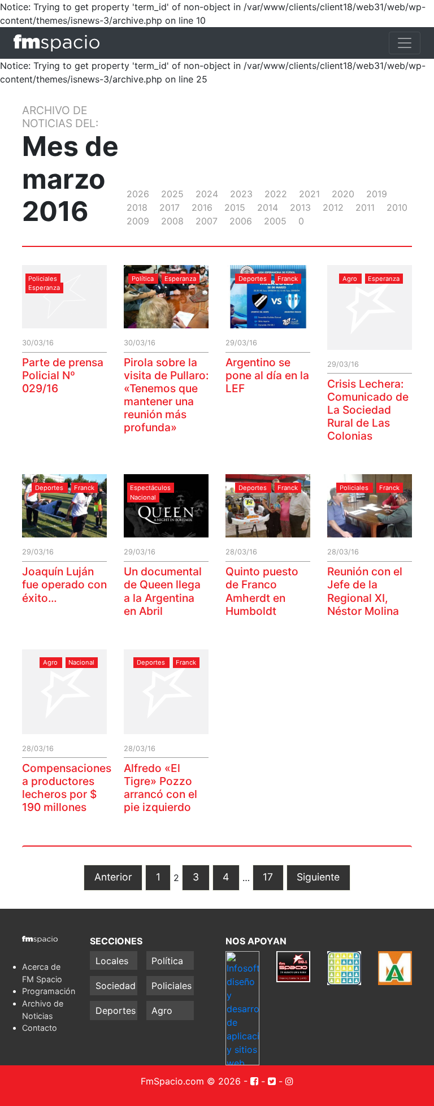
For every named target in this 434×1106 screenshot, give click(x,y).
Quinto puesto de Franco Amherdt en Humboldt (261, 591)
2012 (333, 207)
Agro (349, 279)
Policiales (42, 279)
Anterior (113, 877)
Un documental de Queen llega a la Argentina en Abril (163, 591)
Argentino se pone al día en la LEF (267, 375)
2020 (343, 193)
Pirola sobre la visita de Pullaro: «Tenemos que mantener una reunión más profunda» (166, 394)
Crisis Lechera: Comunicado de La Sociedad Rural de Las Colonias (368, 410)
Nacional (143, 497)
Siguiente (318, 877)
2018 (137, 207)
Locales (112, 960)
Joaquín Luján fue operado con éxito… (64, 584)
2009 (138, 221)
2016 (202, 207)
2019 (376, 193)
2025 (172, 193)
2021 (309, 193)
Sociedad (116, 985)
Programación (48, 991)
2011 (365, 207)
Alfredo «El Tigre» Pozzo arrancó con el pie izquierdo (160, 787)
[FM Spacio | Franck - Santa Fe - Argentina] (56, 43)
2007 (207, 221)
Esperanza (44, 288)
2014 (267, 207)
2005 (275, 221)
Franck (287, 279)
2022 (275, 193)
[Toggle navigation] (404, 43)
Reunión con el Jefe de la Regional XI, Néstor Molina (364, 591)
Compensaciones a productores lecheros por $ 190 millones (66, 787)
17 (268, 877)
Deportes (252, 279)
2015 (234, 207)
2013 (300, 207)
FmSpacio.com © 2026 (191, 1081)
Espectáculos (150, 488)
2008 (172, 221)
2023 (241, 193)
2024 (207, 193)
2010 (397, 207)
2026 (138, 193)
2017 (169, 207)
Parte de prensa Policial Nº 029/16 (62, 375)
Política (143, 279)
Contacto (39, 1028)
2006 (240, 221)
